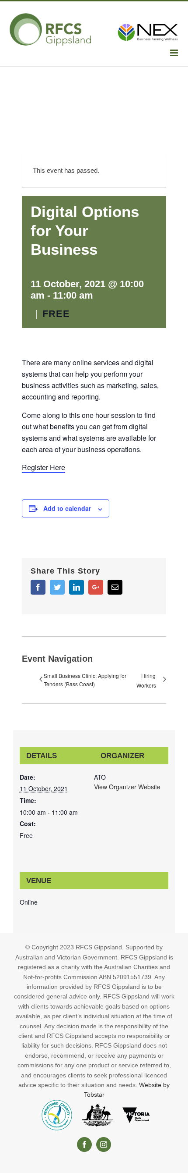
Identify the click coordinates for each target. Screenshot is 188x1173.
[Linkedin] (76, 587)
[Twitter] (57, 587)
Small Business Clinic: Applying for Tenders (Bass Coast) (85, 680)
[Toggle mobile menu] (174, 52)
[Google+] (95, 587)
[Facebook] (38, 587)
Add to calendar (67, 508)
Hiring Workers (146, 680)
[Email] (115, 587)
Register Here (43, 467)
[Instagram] (103, 1144)
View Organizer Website (127, 786)
